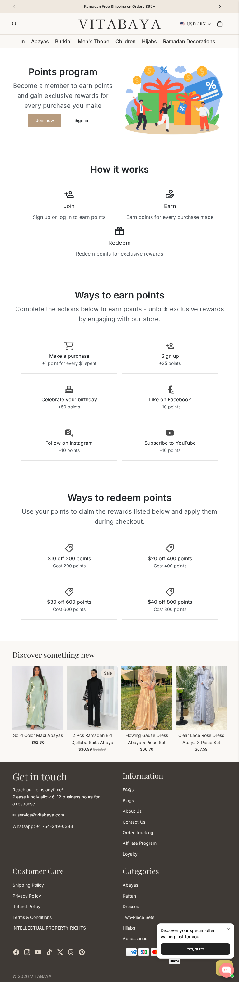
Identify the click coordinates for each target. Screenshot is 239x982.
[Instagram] (27, 952)
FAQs (128, 790)
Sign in (81, 120)
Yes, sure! (195, 949)
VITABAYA (41, 976)
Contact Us (134, 822)
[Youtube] (38, 952)
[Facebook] (16, 952)
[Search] (14, 24)
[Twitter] (60, 952)
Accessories (135, 938)
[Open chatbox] (226, 970)
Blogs (128, 800)
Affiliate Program (140, 843)
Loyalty (130, 854)
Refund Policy (26, 906)
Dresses (131, 906)
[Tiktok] (49, 952)
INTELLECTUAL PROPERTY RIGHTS (49, 927)
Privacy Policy (26, 895)
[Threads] (71, 952)
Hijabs (129, 927)
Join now (45, 120)
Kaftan (129, 895)
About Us (132, 811)
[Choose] (53, 719)
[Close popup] (228, 929)
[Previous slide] (19, 698)
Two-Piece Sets (138, 917)
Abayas (130, 885)
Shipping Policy (28, 885)
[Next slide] (56, 698)
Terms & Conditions (32, 917)
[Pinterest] (82, 952)
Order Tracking (138, 832)
